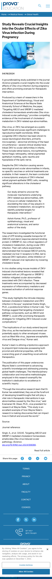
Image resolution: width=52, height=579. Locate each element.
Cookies (26, 507)
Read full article (42, 450)
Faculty (26, 492)
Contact (26, 499)
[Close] (47, 549)
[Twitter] (26, 519)
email (46, 458)
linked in (38, 458)
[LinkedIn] (34, 519)
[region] (26, 561)
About (26, 484)
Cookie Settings (26, 565)
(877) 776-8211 (31, 533)
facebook (22, 458)
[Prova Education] (12, 6)
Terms (26, 468)
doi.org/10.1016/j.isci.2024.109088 (19, 445)
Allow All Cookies (26, 571)
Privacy (26, 476)
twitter (29, 458)
